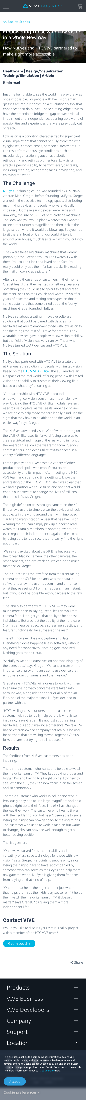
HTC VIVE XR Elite (36, 371)
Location (18, 1042)
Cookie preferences (20, 1092)
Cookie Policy (47, 1070)
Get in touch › (19, 943)
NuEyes (9, 191)
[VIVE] (43, 6)
